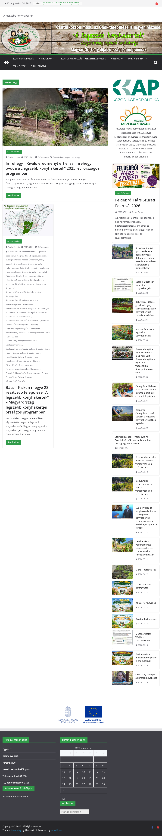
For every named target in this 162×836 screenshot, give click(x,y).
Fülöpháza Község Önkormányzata (21, 272)
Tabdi (36, 353)
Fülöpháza (43, 268)
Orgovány (34, 324)
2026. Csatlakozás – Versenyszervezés (83, 58)
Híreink (115, 58)
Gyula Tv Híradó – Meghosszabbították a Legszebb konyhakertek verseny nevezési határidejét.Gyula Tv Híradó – (146, 517)
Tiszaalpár (34, 369)
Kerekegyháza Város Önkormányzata (22, 300)
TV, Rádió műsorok (13, 782)
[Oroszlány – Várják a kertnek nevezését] (122, 678)
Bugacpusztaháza (38, 255)
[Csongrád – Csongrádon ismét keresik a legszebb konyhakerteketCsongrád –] (122, 419)
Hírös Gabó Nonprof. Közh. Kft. (19, 280)
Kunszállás (10, 316)
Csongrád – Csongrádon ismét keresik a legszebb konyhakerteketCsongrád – (145, 416)
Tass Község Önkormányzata (18, 361)
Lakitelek (45, 320)
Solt (8, 336)
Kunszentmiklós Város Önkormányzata (23, 320)
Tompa (45, 373)
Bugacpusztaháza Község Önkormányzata (24, 259)
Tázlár (35, 361)
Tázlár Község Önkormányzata (19, 365)
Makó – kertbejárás (145, 569)
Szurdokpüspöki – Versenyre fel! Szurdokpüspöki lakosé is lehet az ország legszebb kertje (133, 440)
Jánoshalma (41, 284)
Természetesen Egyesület (17, 369)
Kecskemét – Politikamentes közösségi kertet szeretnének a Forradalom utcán (144, 548)
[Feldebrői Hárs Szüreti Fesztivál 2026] (135, 176)
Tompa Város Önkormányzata (19, 377)
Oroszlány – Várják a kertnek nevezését (146, 676)
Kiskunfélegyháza (13, 304)
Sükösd (15, 336)
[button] (54, 58)
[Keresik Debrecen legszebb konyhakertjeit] (122, 287)
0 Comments (43, 157)
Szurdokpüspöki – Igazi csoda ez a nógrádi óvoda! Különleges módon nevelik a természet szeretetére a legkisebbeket (145, 258)
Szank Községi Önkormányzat (20, 353)
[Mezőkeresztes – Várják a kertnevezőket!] (122, 639)
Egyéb (6, 749)
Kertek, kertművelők (14, 769)
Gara (40, 276)
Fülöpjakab (42, 272)
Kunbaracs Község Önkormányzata (32, 312)
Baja (26, 255)
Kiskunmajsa (43, 308)
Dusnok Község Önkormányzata (28, 263)
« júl (62, 798)
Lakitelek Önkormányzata (17, 324)
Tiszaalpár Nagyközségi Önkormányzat (23, 373)
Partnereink (135, 58)
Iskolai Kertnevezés (145, 602)
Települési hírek (14, 152)
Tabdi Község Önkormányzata (19, 357)
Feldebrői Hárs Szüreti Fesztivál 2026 (135, 202)
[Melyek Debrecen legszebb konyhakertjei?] (122, 334)
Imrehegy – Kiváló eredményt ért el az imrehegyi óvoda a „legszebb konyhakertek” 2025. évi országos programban (53, 168)
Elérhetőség (38, 66)
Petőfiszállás (11, 332)
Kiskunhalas (28, 304)
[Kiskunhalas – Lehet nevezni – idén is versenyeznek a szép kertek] (122, 464)
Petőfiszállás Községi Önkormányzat (34, 332)
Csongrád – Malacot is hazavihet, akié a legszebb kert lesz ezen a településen (145, 391)
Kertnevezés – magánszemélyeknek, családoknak (145, 657)
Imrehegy (76, 157)
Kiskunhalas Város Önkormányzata (21, 308)
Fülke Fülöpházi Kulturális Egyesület (21, 268)
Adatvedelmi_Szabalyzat (15, 796)
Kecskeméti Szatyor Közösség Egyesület (23, 292)
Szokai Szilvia (14, 157)
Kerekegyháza (12, 296)
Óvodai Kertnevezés (145, 618)
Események (19, 66)
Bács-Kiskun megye (61, 157)
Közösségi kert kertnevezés (143, 586)
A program (45, 58)
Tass (36, 357)
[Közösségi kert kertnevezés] (122, 588)
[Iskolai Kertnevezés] (122, 605)
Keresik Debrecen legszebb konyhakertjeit (144, 285)
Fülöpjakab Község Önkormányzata (21, 276)
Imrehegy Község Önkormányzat (20, 284)
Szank (47, 349)
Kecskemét (10, 288)
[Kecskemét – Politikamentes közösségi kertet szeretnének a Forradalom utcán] (122, 550)
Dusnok (9, 263)
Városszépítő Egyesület (16, 381)
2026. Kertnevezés (23, 58)
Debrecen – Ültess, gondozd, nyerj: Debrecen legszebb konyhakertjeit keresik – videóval (145, 308)
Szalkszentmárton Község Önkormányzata (24, 349)
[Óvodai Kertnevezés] (122, 621)
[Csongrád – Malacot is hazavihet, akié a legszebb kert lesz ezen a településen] (122, 393)
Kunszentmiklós (24, 316)
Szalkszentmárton (14, 344)
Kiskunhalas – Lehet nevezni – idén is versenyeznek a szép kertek (146, 462)
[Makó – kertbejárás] (122, 572)
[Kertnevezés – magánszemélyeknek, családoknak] (122, 660)
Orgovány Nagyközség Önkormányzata (23, 328)
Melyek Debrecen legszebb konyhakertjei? (144, 332)
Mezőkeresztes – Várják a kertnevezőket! (144, 637)
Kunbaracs (10, 312)
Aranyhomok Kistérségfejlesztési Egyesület (27, 251)
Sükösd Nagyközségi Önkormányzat (21, 340)
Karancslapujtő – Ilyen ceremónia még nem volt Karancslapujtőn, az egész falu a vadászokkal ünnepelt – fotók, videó (145, 361)
